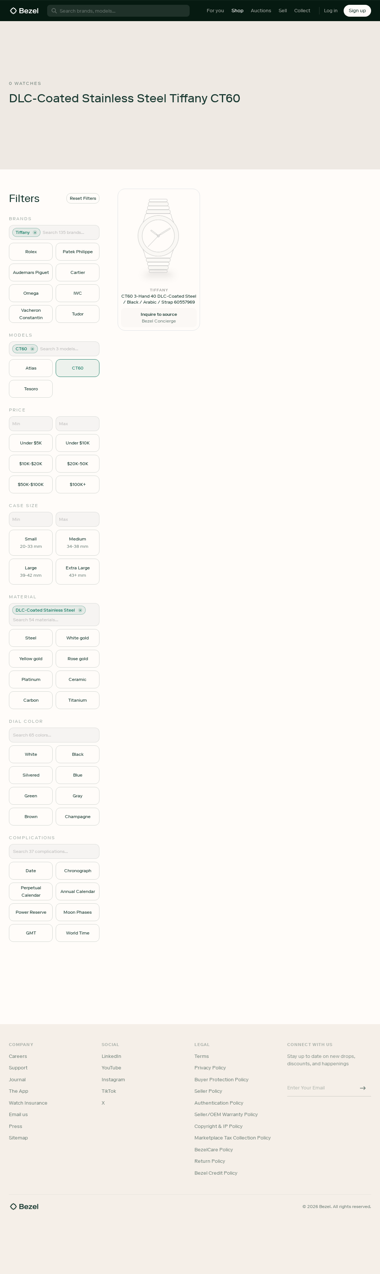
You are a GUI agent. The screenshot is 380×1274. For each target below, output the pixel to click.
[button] (150, 600)
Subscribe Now (150, 669)
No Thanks (151, 688)
